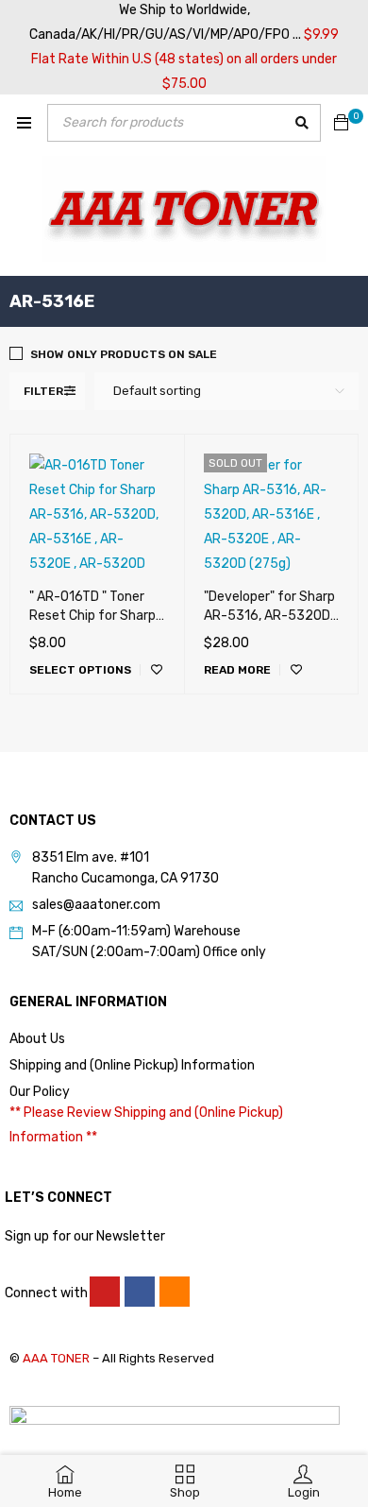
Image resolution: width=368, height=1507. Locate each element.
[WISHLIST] (156, 670)
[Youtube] (105, 1291)
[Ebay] (174, 1291)
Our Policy (39, 1092)
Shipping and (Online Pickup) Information (132, 1065)
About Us (37, 1039)
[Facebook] (140, 1291)
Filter (43, 391)
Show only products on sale (123, 354)
